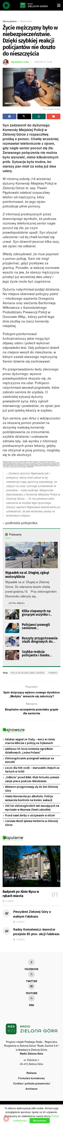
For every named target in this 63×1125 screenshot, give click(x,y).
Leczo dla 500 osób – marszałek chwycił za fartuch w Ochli (32, 769)
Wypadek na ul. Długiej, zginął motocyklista (27, 575)
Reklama (31, 1073)
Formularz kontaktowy (31, 1078)
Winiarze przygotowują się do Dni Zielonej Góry (31, 788)
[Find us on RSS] (31, 998)
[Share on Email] (53, 116)
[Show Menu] (58, 5)
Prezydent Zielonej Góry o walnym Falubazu (32, 914)
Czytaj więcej (18, 602)
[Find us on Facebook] (31, 962)
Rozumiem (39, 1120)
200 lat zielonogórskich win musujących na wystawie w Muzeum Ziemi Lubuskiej (32, 807)
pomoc (53, 672)
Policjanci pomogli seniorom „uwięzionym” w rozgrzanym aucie (36, 626)
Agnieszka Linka (20, 61)
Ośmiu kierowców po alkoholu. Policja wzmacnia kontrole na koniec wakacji (29, 798)
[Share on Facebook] (9, 116)
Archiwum (31, 1088)
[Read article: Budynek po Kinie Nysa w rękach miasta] (31, 866)
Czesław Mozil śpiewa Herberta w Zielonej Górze (31, 823)
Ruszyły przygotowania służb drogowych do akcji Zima (40, 640)
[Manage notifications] (6, 1118)
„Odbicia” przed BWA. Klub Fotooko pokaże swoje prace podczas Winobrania (32, 779)
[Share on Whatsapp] (39, 116)
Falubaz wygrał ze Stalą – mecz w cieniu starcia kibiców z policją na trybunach (30, 741)
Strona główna (10, 21)
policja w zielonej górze (28, 672)
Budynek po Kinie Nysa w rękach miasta (21, 894)
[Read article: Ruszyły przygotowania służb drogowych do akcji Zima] (12, 642)
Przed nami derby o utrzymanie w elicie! (30, 815)
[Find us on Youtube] (31, 986)
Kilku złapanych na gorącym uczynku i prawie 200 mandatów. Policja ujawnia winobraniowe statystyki (39, 612)
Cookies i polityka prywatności (31, 1083)
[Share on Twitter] (24, 116)
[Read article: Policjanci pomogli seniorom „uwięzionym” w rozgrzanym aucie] (12, 628)
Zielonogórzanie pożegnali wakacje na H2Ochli (29, 760)
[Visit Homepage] (34, 5)
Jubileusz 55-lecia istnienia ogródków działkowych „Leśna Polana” (29, 750)
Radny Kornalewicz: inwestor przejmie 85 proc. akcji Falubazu (36, 931)
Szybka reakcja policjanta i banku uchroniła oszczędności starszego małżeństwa (39, 653)
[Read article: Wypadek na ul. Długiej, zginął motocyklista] (31, 555)
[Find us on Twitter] (31, 974)
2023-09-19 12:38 (43, 61)
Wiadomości (26, 21)
